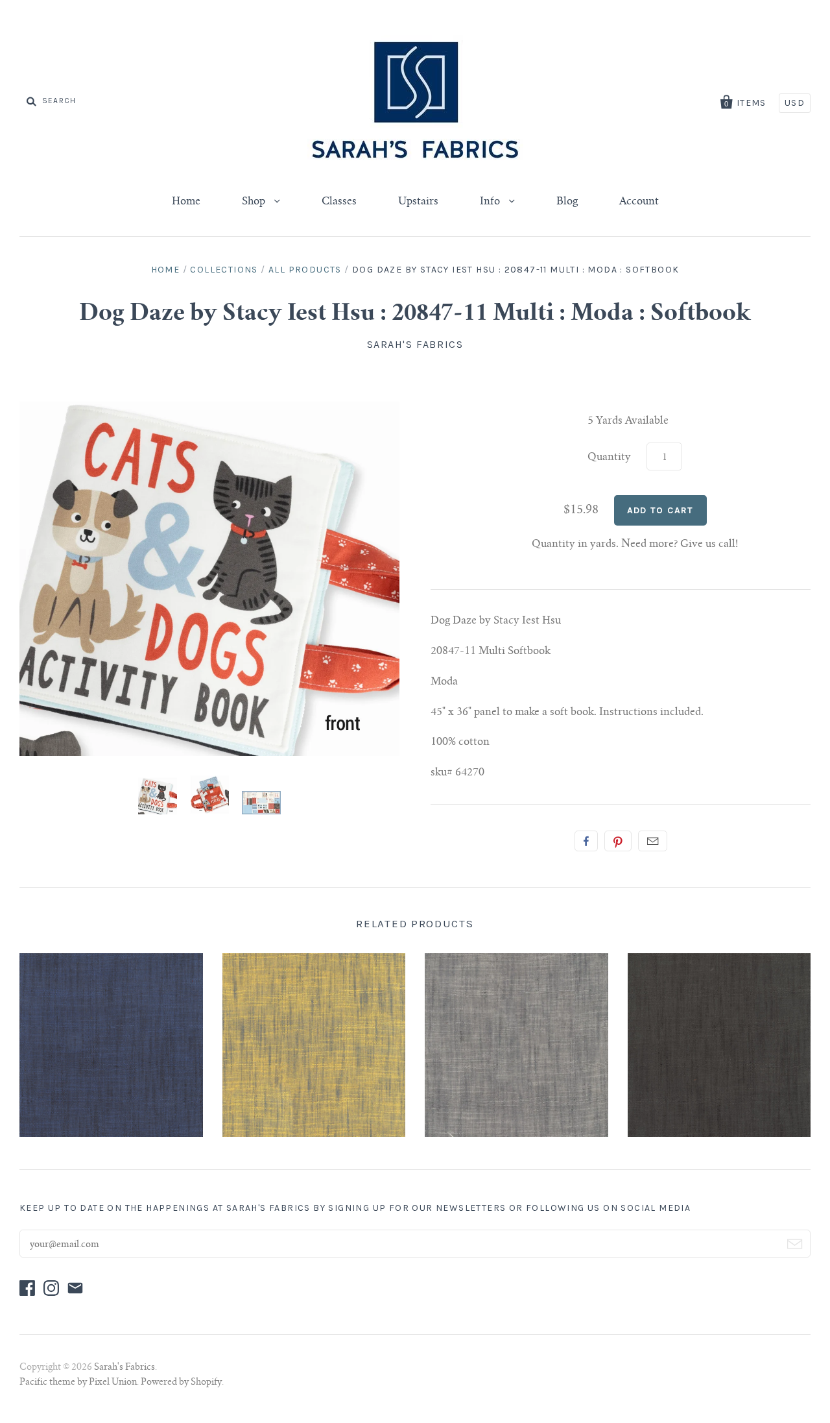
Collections (223, 269)
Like (586, 841)
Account (639, 202)
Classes (339, 202)
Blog (567, 202)
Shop (255, 202)
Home (186, 202)
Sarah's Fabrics (415, 344)
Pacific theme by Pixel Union (78, 1382)
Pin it (618, 841)
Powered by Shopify (181, 1382)
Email (652, 841)
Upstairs (418, 202)
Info (491, 202)
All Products (305, 269)
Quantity (609, 457)
